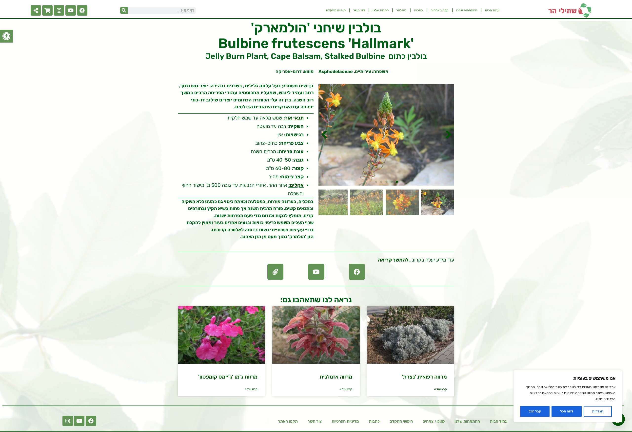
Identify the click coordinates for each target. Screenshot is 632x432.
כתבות (418, 10)
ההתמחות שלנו (466, 10)
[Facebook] (82, 10)
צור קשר (359, 10)
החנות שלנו (381, 10)
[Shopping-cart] (47, 10)
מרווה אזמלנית (335, 377)
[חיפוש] (124, 10)
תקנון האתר (288, 421)
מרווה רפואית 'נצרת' (424, 377)
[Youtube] (70, 10)
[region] (568, 396)
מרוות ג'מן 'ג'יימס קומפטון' (227, 377)
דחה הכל (566, 411)
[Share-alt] (36, 10)
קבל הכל (535, 411)
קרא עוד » (440, 389)
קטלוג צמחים (440, 10)
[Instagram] (59, 10)
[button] (6, 36)
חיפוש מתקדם (336, 10)
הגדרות (597, 411)
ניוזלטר (401, 10)
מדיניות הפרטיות (345, 421)
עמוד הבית (492, 10)
